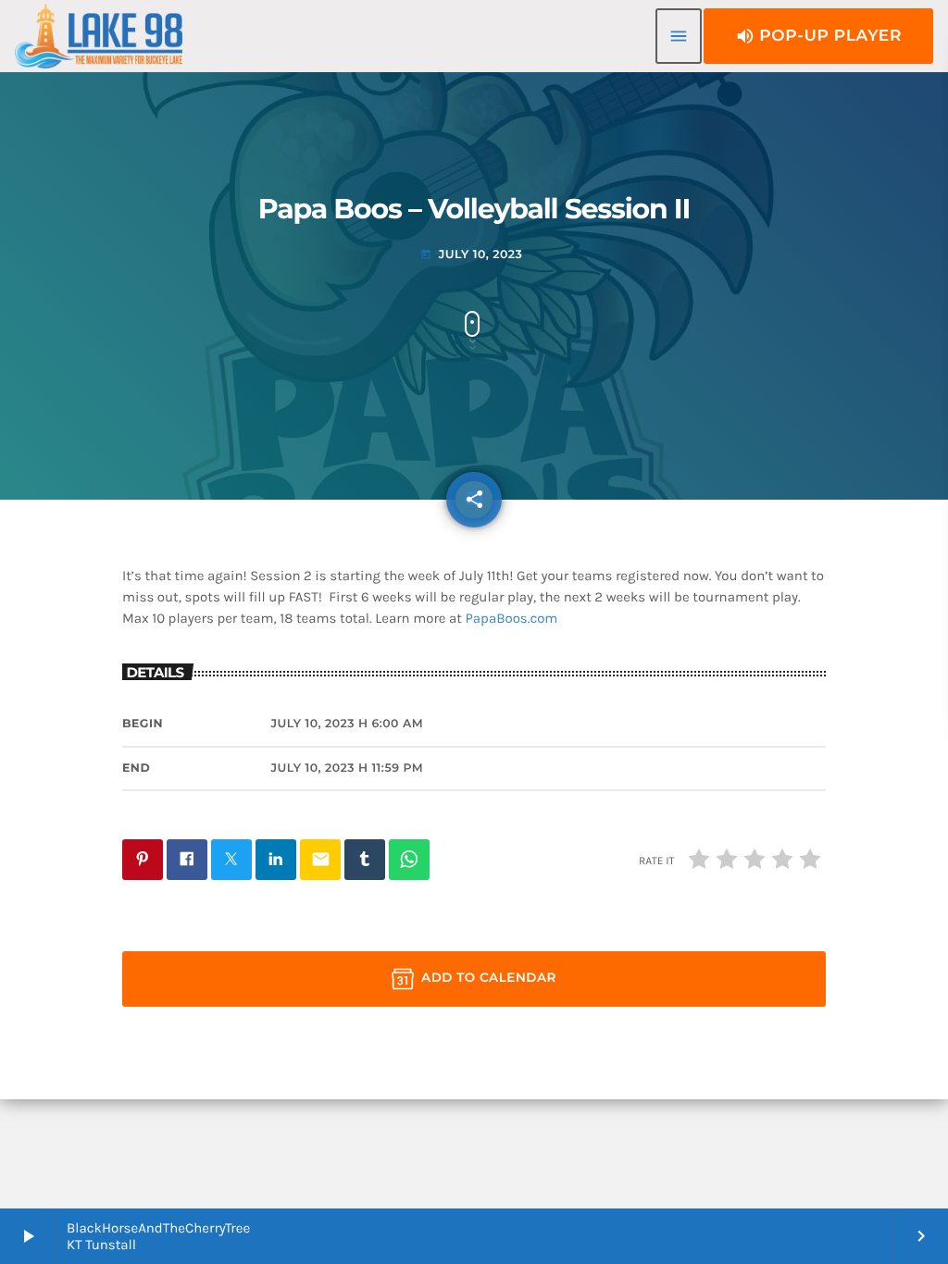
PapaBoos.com (512, 618)
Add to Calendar (488, 978)
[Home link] (98, 36)
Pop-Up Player (818, 36)
